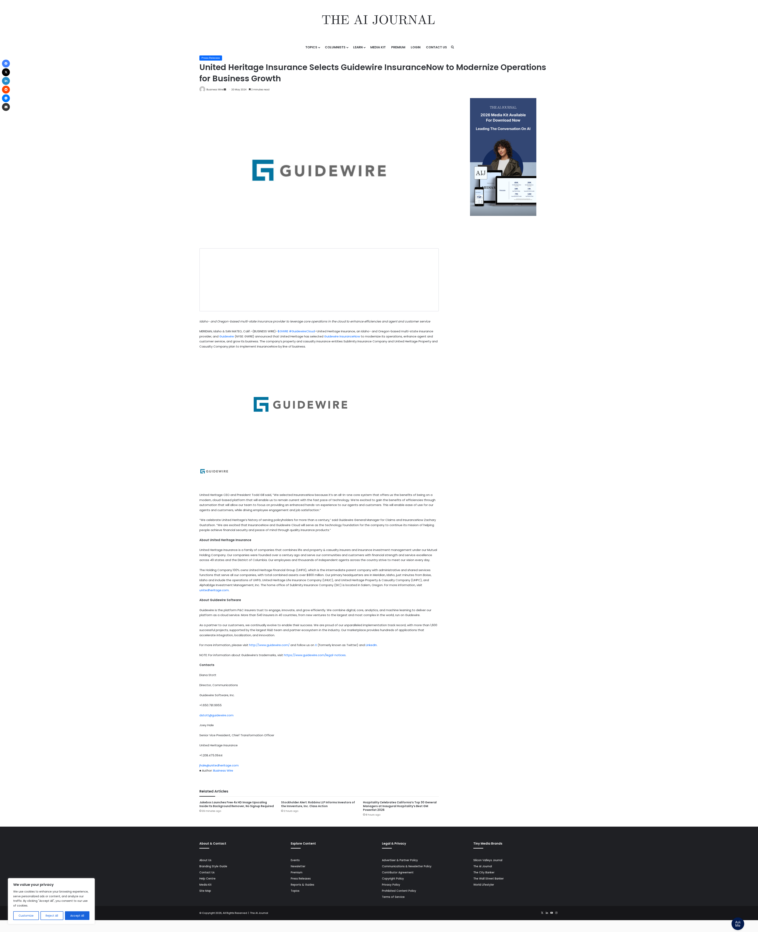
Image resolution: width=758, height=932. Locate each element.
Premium (398, 47)
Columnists (335, 47)
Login (415, 47)
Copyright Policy (393, 878)
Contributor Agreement (398, 872)
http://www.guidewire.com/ (269, 645)
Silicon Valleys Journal (487, 860)
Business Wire (214, 89)
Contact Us (436, 47)
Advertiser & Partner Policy (400, 860)
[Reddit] (6, 90)
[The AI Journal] (379, 21)
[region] (51, 901)
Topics (311, 47)
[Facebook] (6, 63)
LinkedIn (371, 645)
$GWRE (283, 331)
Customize (26, 916)
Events (295, 860)
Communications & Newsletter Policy (407, 866)
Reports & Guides (302, 885)
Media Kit (378, 47)
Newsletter (298, 866)
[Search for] (453, 47)
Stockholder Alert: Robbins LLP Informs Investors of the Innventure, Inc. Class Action (318, 804)
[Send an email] (225, 89)
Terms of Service (393, 897)
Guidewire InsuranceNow (342, 336)
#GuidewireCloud (302, 331)
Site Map (205, 891)
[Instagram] (556, 912)
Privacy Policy (391, 885)
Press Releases (301, 878)
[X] (542, 912)
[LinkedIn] (546, 912)
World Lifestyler (483, 885)
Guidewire (226, 336)
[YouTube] (551, 912)
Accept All (77, 916)
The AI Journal (482, 866)
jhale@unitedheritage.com (219, 765)
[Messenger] (6, 98)
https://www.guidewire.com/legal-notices (315, 655)
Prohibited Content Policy (399, 891)
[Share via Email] (6, 107)
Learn (358, 47)
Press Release (211, 58)
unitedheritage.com (214, 590)
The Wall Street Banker (488, 878)
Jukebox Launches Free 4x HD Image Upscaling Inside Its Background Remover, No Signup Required (236, 804)
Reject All (52, 916)
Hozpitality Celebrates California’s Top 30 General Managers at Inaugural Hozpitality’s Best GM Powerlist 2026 (400, 806)
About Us (205, 860)
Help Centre (207, 878)
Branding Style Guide (213, 866)
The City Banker (483, 872)
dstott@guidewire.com (216, 715)
